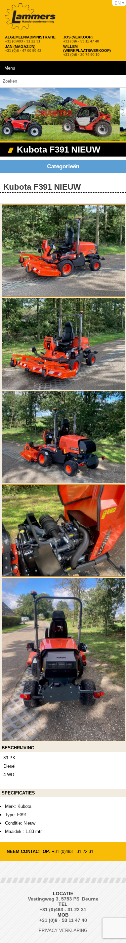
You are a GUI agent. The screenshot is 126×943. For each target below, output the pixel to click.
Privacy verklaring (63, 930)
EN (118, 3)
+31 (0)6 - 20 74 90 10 (87, 50)
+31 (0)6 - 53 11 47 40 (81, 39)
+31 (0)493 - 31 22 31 (30, 39)
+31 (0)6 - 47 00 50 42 (23, 48)
